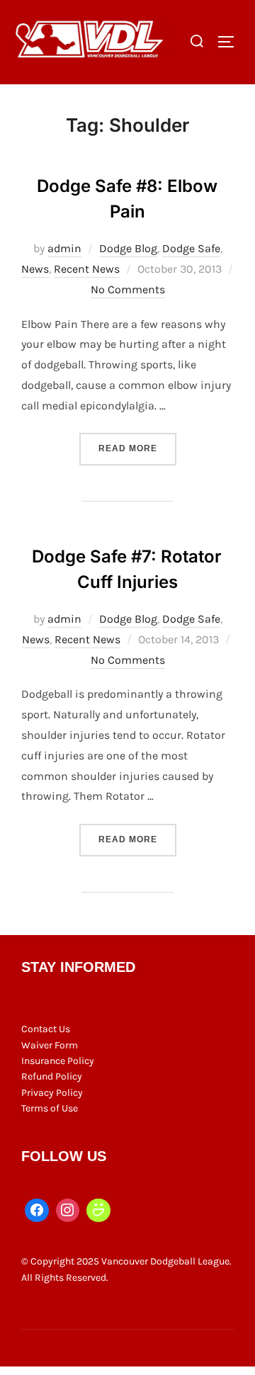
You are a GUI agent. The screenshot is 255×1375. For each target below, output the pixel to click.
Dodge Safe (191, 248)
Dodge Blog (128, 248)
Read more (137, 448)
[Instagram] (68, 1210)
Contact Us (45, 1029)
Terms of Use (49, 1108)
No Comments (128, 289)
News (35, 269)
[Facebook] (36, 1210)
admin (64, 248)
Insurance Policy (57, 1061)
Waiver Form (49, 1045)
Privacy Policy (52, 1093)
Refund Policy (51, 1076)
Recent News (87, 269)
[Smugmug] (98, 1210)
